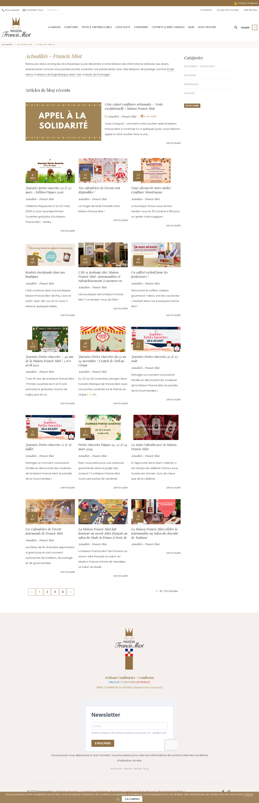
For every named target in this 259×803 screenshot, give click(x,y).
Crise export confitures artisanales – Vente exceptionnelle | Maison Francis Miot (134, 106)
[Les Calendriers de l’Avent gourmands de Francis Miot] (50, 511)
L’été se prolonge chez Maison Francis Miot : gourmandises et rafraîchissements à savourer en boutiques (100, 276)
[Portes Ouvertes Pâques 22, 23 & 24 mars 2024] (103, 427)
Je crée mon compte (228, 9)
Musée (138, 768)
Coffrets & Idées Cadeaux (168, 27)
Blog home (192, 105)
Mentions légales (67, 791)
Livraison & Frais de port (140, 791)
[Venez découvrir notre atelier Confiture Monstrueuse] (156, 170)
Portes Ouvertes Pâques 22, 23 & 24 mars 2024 (102, 447)
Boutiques (116, 768)
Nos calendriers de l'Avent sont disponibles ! (99, 190)
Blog (145, 768)
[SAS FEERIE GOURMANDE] (16, 27)
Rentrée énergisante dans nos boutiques (45, 274)
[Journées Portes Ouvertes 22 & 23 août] (156, 339)
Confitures (71, 27)
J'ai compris (132, 799)
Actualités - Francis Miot (122, 116)
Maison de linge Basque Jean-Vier (59, 74)
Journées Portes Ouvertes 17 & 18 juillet (48, 447)
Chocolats (122, 27)
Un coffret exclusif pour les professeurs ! (149, 274)
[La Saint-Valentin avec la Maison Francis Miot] (156, 427)
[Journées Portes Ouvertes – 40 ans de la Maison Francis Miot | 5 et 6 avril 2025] (50, 339)
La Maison (54, 27)
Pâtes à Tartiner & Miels (97, 27)
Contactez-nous (34, 9)
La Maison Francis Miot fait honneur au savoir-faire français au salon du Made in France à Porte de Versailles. (102, 533)
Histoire (128, 768)
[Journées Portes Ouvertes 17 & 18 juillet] (50, 427)
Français (54, 10)
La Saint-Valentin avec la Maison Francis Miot (154, 447)
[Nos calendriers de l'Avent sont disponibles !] (103, 170)
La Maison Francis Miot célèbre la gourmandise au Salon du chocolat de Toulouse (154, 533)
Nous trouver (207, 27)
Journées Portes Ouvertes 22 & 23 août (154, 359)
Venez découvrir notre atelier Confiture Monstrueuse (151, 190)
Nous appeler (12, 9)
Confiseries (141, 27)
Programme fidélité (170, 791)
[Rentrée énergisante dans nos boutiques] (50, 255)
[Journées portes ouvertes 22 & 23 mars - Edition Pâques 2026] (50, 170)
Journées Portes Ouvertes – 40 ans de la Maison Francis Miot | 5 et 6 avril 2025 (49, 361)
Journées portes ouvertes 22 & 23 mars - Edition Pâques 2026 (48, 190)
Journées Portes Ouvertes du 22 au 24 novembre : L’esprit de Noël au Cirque (102, 361)
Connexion (206, 9)
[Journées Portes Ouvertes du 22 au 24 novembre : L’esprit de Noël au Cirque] (103, 339)
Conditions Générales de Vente (101, 791)
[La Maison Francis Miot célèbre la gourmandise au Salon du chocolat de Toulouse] (156, 511)
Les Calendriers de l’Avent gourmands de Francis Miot (44, 531)
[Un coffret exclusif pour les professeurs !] (156, 255)
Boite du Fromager (98, 74)
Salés (191, 27)
